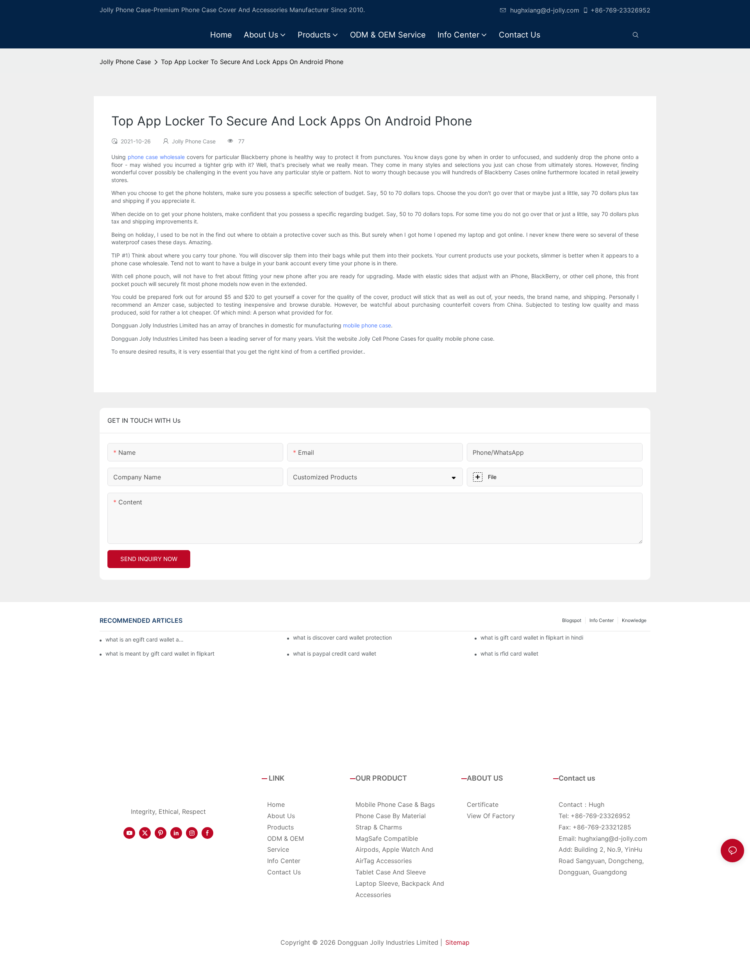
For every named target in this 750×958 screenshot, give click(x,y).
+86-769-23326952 (620, 10)
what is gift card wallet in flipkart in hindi (531, 637)
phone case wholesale (156, 157)
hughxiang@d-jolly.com (544, 10)
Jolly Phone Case (125, 62)
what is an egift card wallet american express (146, 639)
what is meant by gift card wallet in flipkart (159, 653)
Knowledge (634, 620)
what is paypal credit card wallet (334, 653)
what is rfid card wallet (509, 653)
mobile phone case (367, 325)
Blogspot (571, 620)
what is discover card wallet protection (342, 637)
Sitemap (457, 942)
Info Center (601, 620)
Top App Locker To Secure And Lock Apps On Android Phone (252, 62)
